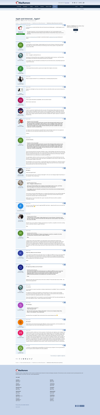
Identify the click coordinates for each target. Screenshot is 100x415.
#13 (64, 203)
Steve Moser (18, 398)
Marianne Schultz (52, 391)
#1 (64, 25)
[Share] (63, 25)
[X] (78, 2)
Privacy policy (18, 404)
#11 (64, 168)
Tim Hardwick (52, 387)
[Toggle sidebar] (83, 9)
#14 (64, 213)
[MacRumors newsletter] (83, 2)
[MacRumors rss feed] (81, 2)
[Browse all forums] (80, 9)
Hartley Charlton (18, 391)
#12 (64, 180)
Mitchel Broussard (18, 387)
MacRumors (19, 20)
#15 (64, 230)
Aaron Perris (52, 398)
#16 (64, 250)
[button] (24, 6)
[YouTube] (80, 2)
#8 (64, 108)
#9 (64, 118)
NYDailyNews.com (29, 27)
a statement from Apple (53, 37)
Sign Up (75, 29)
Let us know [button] (67, 2)
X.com (19, 381)
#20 (64, 319)
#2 (64, 42)
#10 (64, 137)
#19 (64, 302)
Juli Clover (17, 383)
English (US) (82, 405)
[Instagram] (76, 2)
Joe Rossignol (52, 383)
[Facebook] (74, 2)
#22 (64, 345)
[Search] (82, 9)
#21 (64, 330)
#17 (64, 264)
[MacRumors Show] (72, 2)
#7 (64, 97)
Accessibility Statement (25, 404)
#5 (64, 76)
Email (16, 381)
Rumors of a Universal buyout (31, 37)
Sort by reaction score (32, 20)
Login (76, 32)
